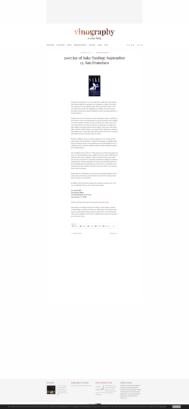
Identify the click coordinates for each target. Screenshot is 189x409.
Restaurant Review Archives (128, 396)
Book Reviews (61, 45)
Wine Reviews (50, 45)
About (106, 45)
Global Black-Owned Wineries (129, 387)
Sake (97, 52)
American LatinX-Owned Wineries (130, 385)
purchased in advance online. (101, 202)
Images (69, 45)
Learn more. (98, 394)
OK (176, 406)
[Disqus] (94, 281)
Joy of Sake (105, 123)
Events (100, 45)
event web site (94, 185)
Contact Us (123, 398)
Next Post (113, 233)
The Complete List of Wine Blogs (130, 391)
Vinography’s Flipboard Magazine (130, 393)
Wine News (92, 45)
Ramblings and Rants (80, 45)
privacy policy (163, 406)
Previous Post (77, 233)
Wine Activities (104, 52)
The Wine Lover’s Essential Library (130, 389)
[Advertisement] (94, 10)
